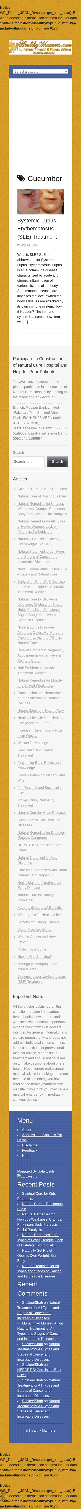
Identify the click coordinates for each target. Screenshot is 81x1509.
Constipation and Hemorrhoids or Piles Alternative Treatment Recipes (40, 698)
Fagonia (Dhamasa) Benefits (39, 907)
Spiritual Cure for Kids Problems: (42, 489)
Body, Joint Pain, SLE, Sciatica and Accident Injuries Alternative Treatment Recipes (42, 587)
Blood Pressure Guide (34, 929)
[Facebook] (3, 1492)
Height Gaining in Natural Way (40, 710)
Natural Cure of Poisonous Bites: (42, 496)
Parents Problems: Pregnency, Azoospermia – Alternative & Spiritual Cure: (40, 655)
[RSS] (3, 1497)
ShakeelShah (32, 1302)
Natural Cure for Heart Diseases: (42, 813)
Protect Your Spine (31, 949)
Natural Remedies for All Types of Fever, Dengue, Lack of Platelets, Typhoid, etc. (41, 526)
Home (26, 1155)
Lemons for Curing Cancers (38, 922)
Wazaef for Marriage (32, 743)
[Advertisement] (40, 121)
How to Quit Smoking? (34, 957)
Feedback (29, 1150)
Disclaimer (30, 1145)
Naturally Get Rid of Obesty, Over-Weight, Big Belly (36, 1256)
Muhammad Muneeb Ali (40, 1323)
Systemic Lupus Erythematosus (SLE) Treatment (37, 228)
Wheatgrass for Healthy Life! (39, 915)
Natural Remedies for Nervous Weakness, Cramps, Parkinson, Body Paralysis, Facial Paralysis (42, 509)
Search (18, 452)
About (26, 1130)
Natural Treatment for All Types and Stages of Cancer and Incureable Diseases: (41, 557)
